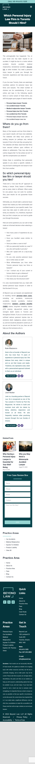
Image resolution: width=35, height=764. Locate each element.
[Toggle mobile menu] (31, 7)
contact (24, 691)
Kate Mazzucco (11, 348)
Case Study (23, 612)
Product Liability (11, 547)
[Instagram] (13, 602)
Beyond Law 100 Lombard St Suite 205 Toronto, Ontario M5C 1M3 (24, 637)
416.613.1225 (23, 649)
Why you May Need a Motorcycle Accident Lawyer (24, 459)
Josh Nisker (10, 392)
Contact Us (9, 577)
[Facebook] (4, 602)
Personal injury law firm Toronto (17, 111)
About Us (9, 566)
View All (8, 550)
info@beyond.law (25, 659)
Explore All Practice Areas (9, 649)
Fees (7, 571)
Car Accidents (10, 539)
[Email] (18, 375)
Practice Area (10, 568)
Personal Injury (8, 632)
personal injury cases (24, 296)
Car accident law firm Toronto (16, 114)
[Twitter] (9, 602)
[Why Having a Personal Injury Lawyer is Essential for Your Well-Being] (9, 442)
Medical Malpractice (13, 542)
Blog (7, 574)
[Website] (22, 375)
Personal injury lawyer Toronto (17, 103)
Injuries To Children (12, 545)
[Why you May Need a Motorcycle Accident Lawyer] (25, 442)
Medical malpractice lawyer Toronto (19, 108)
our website (26, 679)
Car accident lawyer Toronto (16, 106)
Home (8, 563)
